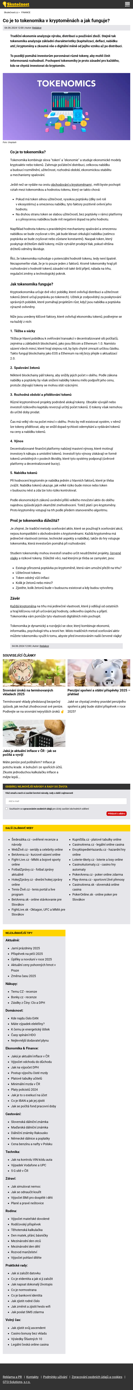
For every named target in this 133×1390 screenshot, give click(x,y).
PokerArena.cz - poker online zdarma (97, 874)
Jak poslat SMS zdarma (27, 1312)
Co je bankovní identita (26, 1295)
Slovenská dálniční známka (29, 1122)
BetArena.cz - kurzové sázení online (36, 854)
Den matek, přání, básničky (29, 1235)
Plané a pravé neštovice (27, 1203)
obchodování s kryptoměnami (71, 184)
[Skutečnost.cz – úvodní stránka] (16, 4)
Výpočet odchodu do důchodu (31, 1062)
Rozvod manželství (24, 1252)
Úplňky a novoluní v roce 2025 (31, 959)
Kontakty (32, 1377)
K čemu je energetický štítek (30, 1029)
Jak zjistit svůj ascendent (28, 1328)
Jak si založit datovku (26, 1273)
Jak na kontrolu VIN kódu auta (31, 1159)
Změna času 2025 (23, 976)
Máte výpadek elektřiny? (28, 1024)
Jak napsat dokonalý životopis (31, 1284)
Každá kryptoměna (23, 606)
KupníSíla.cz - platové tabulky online (96, 839)
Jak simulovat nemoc (26, 1186)
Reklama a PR (12, 1377)
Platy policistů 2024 (24, 1089)
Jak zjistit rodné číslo (25, 1301)
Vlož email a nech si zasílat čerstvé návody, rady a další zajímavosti (39, 793)
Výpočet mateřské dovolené (30, 1219)
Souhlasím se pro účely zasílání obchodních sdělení (49, 808)
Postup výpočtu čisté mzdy (29, 1073)
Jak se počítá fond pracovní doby (33, 1106)
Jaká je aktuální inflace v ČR (30, 1056)
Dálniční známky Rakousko (29, 1133)
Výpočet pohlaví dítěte (26, 1257)
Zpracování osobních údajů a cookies (97, 1377)
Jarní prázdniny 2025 (25, 948)
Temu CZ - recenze (24, 991)
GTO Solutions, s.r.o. (16, 1382)
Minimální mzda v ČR (25, 1084)
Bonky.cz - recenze (24, 997)
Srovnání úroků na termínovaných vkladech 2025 (28, 692)
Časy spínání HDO (23, 1035)
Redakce (36, 27)
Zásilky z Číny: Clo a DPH (28, 1002)
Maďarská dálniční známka (29, 1127)
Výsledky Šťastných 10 (26, 1339)
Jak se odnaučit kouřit (26, 1192)
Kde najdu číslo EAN (24, 1018)
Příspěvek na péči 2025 (27, 954)
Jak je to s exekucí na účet (29, 1095)
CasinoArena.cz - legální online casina (98, 844)
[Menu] (127, 4)
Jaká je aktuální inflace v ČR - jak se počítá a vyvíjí (29, 753)
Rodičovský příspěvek (26, 1224)
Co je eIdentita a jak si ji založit (32, 1279)
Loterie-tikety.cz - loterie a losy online (97, 859)
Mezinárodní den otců (26, 1241)
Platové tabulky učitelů (26, 1078)
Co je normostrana (24, 1290)
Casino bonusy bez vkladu (29, 1333)
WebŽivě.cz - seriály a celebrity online (37, 849)
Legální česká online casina (30, 1344)
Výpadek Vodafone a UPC (28, 1165)
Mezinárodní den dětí (25, 1246)
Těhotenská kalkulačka (27, 1230)
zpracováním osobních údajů (37, 808)
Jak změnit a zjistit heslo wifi (30, 1306)
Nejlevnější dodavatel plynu (30, 1040)
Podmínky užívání (55, 1377)
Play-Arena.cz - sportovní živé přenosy (98, 879)
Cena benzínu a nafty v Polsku (31, 1144)
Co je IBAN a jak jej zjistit (28, 1100)
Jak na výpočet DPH (25, 1067)
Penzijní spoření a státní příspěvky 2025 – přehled (99, 692)
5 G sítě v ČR (19, 1171)
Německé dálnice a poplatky (30, 1138)
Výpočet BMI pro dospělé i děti (32, 1197)
